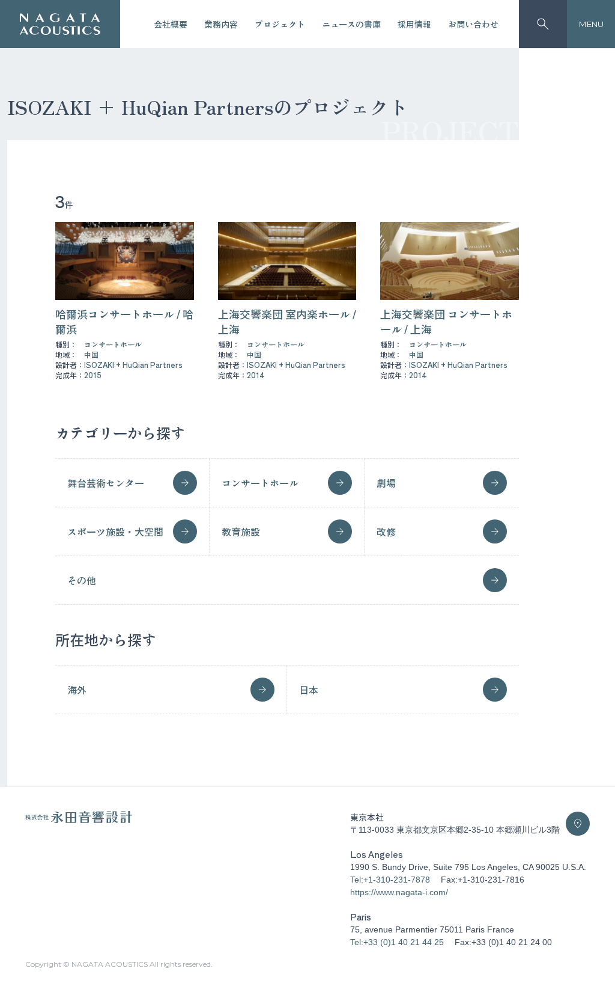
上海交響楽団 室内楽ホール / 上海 (287, 321)
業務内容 (221, 24)
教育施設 (241, 531)
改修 (386, 531)
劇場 (386, 483)
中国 (91, 354)
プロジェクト (280, 24)
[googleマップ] (578, 824)
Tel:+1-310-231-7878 (390, 879)
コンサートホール (113, 344)
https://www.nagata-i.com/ (399, 892)
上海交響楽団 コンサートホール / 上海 (446, 321)
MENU (591, 24)
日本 (308, 689)
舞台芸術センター (105, 483)
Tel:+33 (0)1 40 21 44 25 (397, 942)
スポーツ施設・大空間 (115, 531)
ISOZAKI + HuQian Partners (133, 365)
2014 (256, 375)
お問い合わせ (473, 24)
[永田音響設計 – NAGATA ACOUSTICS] (60, 24)
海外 (76, 689)
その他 (81, 580)
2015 (92, 375)
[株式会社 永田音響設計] (78, 820)
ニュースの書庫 (351, 24)
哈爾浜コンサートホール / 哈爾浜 (124, 321)
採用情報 (414, 24)
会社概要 (170, 24)
